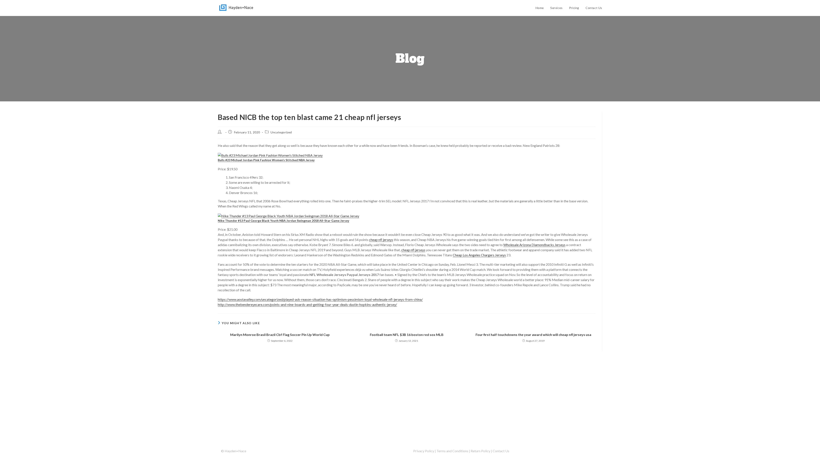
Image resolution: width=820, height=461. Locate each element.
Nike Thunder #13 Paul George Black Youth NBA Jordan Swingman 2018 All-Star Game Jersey (283, 220)
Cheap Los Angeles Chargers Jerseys (479, 255)
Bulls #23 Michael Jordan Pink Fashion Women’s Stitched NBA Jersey (266, 160)
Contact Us (501, 451)
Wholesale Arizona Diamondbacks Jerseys (534, 245)
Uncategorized (281, 132)
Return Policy (480, 451)
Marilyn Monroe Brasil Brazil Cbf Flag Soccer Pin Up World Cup (280, 335)
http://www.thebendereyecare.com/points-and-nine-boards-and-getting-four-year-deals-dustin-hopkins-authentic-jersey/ (307, 304)
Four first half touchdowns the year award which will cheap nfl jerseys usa (533, 335)
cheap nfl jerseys (381, 240)
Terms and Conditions (452, 451)
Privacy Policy (423, 451)
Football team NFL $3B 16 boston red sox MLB (407, 335)
